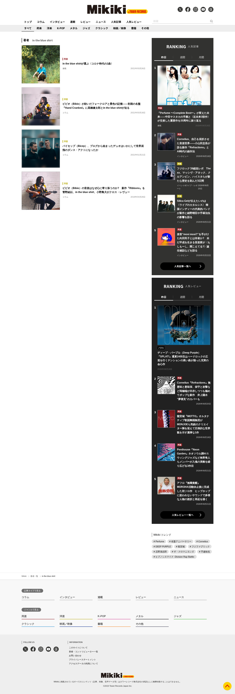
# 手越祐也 (204, 551)
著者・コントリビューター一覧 (83, 652)
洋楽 (49, 28)
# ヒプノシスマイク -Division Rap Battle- (174, 556)
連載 (72, 22)
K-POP (61, 28)
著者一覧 (34, 576)
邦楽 (39, 28)
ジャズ (86, 28)
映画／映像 (119, 28)
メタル (74, 28)
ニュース (101, 22)
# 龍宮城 (180, 546)
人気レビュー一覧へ (182, 515)
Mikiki (24, 576)
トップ (28, 22)
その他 (145, 28)
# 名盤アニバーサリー (180, 541)
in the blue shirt (48, 576)
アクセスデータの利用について (83, 664)
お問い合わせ (75, 656)
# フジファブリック (200, 546)
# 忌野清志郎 (160, 551)
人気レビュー (134, 22)
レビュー (85, 22)
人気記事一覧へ (182, 266)
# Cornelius (202, 541)
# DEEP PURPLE (162, 546)
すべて (27, 28)
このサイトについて (78, 648)
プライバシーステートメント (82, 660)
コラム (41, 22)
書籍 (133, 28)
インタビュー (57, 22)
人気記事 (116, 22)
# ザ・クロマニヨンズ (183, 551)
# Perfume (159, 541)
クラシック (101, 28)
